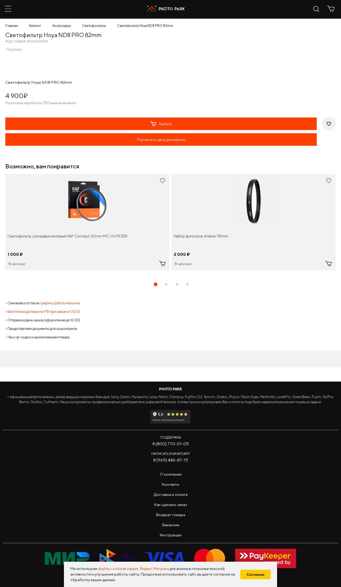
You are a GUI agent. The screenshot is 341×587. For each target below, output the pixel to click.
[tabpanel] (87, 222)
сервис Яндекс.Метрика (147, 568)
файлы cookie (110, 568)
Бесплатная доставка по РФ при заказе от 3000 (43, 312)
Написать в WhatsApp (170, 454)
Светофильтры (94, 25)
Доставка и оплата (171, 494)
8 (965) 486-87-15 (170, 460)
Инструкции (170, 535)
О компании (170, 474)
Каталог (35, 25)
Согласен (255, 574)
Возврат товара (170, 514)
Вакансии (170, 525)
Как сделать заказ (170, 504)
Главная (11, 25)
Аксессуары (61, 25)
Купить (165, 124)
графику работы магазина (60, 303)
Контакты (170, 484)
